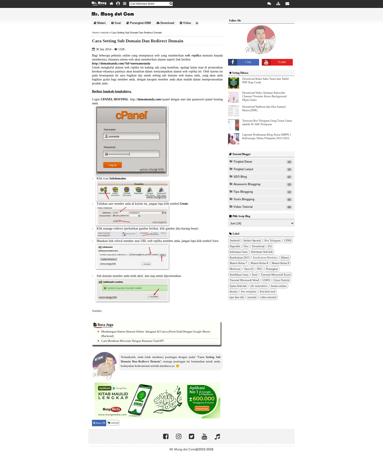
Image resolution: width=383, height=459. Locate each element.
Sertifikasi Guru (239, 274)
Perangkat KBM (140, 23)
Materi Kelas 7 (238, 263)
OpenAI (248, 268)
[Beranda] (111, 4)
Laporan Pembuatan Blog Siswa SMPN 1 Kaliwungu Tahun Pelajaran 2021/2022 (266, 136)
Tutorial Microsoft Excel (276, 274)
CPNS (287, 240)
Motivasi (235, 268)
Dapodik (235, 246)
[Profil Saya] (118, 4)
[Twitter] (191, 437)
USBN (266, 280)
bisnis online (279, 286)
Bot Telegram (272, 240)
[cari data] (171, 3)
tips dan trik (237, 297)
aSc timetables (259, 286)
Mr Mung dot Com (182, 449)
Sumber (97, 311)
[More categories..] (196, 23)
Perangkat (272, 268)
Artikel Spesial (252, 240)
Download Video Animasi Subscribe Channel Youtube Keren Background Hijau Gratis (264, 96)
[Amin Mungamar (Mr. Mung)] (261, 53)
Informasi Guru (239, 251)
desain (233, 291)
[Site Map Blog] (278, 4)
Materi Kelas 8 (259, 263)
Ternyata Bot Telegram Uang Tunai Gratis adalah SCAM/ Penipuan (267, 122)
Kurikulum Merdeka (265, 257)
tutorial (104, 32)
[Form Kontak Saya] (287, 4)
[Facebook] (165, 437)
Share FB (100, 423)
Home (95, 32)
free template (248, 291)
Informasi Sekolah (262, 251)
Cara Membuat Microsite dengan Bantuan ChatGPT (132, 340)
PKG (259, 268)
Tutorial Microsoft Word (244, 280)
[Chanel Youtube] (204, 437)
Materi (101, 23)
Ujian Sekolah (238, 286)
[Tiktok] (217, 437)
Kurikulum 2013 (240, 257)
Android (235, 240)
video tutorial (268, 297)
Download (167, 23)
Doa (246, 246)
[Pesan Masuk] (269, 4)
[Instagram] (178, 437)
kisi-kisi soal (267, 291)
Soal (117, 23)
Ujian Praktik (281, 280)
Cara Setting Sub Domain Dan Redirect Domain (137, 40)
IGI (270, 246)
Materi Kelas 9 (280, 263)
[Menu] (124, 4)
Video (186, 23)
